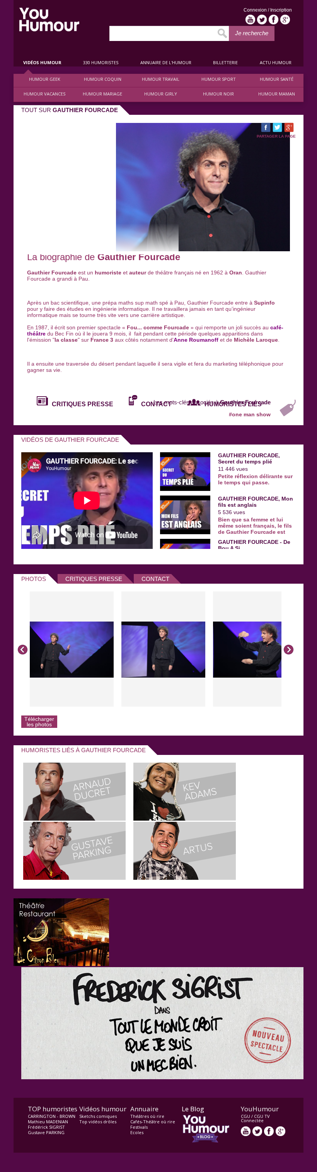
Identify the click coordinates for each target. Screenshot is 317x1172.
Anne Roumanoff (196, 340)
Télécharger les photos (39, 721)
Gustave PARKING (46, 1132)
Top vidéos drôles (97, 1121)
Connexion (256, 10)
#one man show (250, 414)
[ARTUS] (184, 877)
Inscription (281, 10)
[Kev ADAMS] (184, 818)
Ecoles (136, 1132)
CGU (245, 1116)
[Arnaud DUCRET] (74, 818)
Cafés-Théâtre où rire (152, 1121)
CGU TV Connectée (255, 1118)
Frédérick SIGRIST (46, 1127)
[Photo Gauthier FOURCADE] (72, 649)
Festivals (139, 1127)
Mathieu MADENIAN (48, 1121)
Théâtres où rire (147, 1116)
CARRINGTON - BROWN (51, 1116)
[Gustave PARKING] (74, 877)
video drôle (49, 19)
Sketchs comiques (98, 1116)
